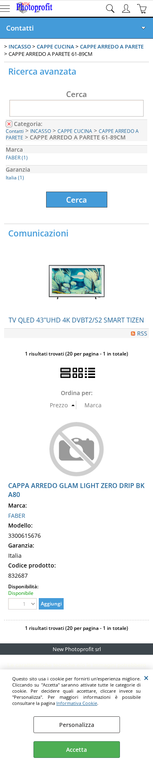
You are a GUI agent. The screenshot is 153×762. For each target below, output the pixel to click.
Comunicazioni (38, 233)
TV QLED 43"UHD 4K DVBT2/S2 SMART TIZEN (76, 320)
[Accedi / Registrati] (127, 8)
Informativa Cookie (76, 703)
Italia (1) (15, 177)
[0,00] (143, 8)
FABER (16, 515)
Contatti (20, 28)
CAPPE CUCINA (75, 131)
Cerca (76, 93)
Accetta (76, 749)
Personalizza (76, 725)
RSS (142, 333)
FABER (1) (17, 157)
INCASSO (40, 131)
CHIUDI (146, 678)
